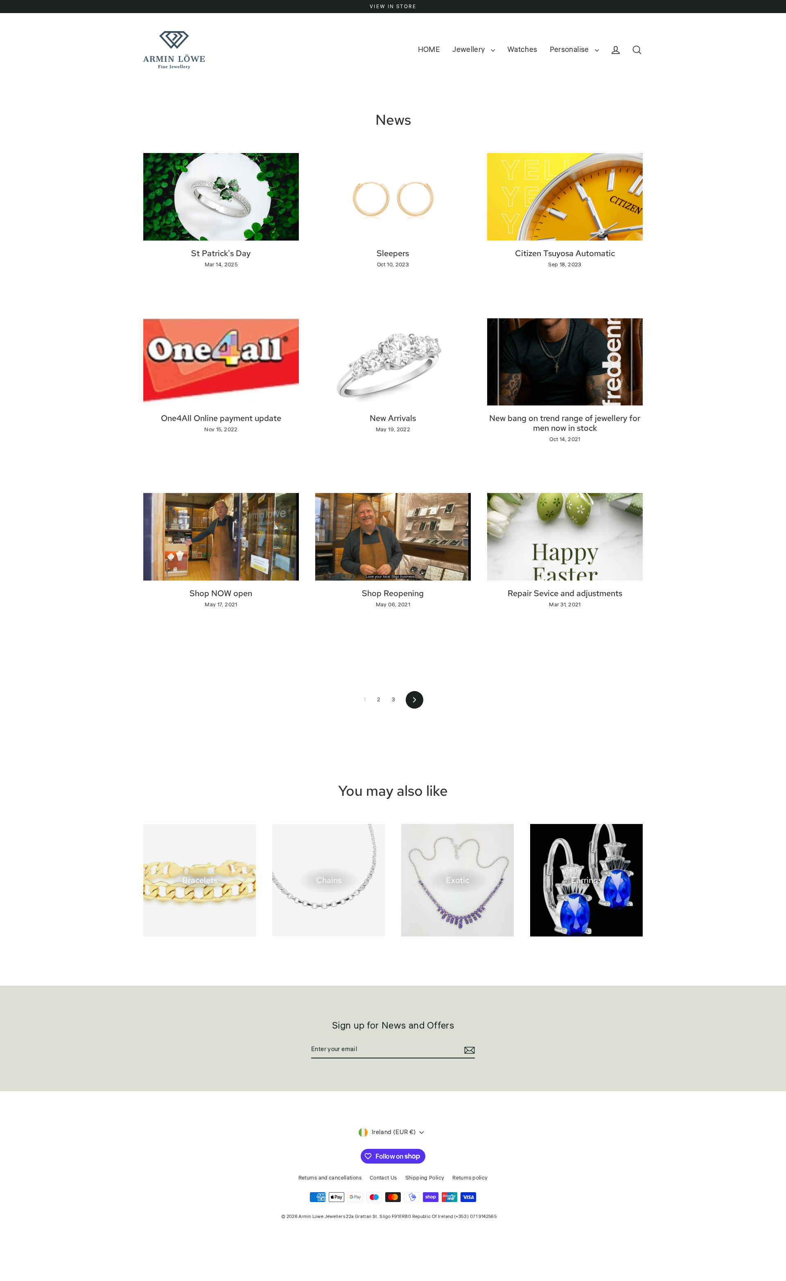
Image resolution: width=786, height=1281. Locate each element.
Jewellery (469, 49)
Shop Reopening (393, 593)
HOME (429, 49)
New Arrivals (393, 418)
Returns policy (470, 1178)
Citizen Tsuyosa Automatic (565, 253)
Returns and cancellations (329, 1178)
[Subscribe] (468, 1049)
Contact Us (383, 1178)
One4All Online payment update (221, 418)
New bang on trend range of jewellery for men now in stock (564, 423)
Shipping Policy (425, 1178)
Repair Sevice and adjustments (565, 593)
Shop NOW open (221, 593)
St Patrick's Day (221, 253)
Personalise (570, 49)
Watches (522, 49)
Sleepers (393, 253)
